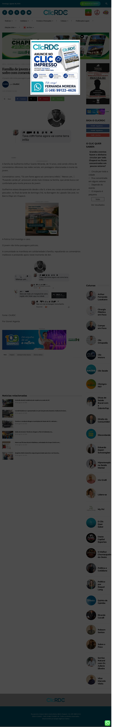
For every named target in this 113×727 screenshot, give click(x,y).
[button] (82, 36)
